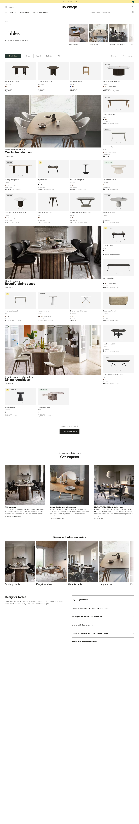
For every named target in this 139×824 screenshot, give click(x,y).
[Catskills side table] (85, 71)
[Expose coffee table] (118, 169)
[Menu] (6, 12)
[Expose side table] (20, 396)
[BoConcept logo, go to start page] (69, 7)
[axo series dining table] (20, 71)
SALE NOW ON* (67, 1)
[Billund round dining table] (85, 300)
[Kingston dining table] (118, 136)
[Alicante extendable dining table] (85, 202)
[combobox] (112, 12)
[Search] (133, 12)
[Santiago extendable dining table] (20, 202)
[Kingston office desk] (20, 300)
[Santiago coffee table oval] (118, 71)
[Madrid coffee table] (118, 202)
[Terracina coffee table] (118, 300)
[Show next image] (22, 77)
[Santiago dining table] (20, 169)
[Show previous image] (18, 77)
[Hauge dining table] (118, 104)
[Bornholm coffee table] (53, 202)
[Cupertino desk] (53, 169)
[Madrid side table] (53, 300)
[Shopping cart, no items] (133, 7)
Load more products (69, 431)
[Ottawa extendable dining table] (118, 364)
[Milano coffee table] (53, 396)
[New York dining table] (85, 169)
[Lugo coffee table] (118, 267)
